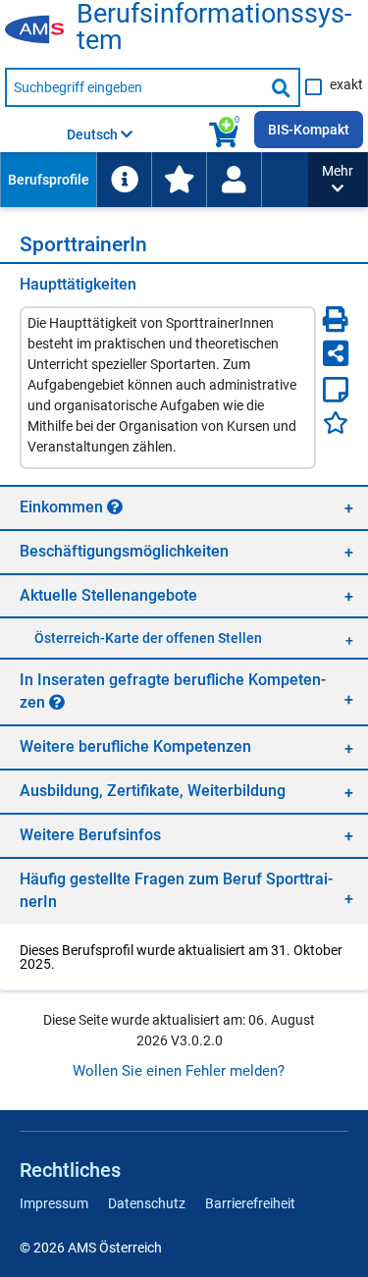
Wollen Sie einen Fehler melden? (179, 1071)
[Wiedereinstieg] (233, 179)
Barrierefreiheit (250, 1203)
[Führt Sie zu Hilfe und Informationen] (123, 179)
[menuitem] (48, 179)
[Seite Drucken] (335, 319)
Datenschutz (146, 1203)
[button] (337, 179)
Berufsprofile (48, 179)
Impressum (54, 1203)
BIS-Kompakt (308, 129)
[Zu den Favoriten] (178, 179)
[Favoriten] (335, 422)
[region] (184, 507)
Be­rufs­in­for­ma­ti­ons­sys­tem (214, 27)
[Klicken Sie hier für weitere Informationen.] (115, 506)
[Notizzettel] (335, 389)
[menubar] (154, 179)
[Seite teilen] (335, 353)
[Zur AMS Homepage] (41, 30)
